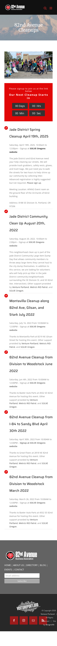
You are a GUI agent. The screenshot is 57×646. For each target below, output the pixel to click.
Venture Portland (20, 287)
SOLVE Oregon (16, 290)
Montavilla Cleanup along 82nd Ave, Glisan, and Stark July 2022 (29, 307)
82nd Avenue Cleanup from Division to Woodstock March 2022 (31, 483)
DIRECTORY (32, 565)
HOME (7, 565)
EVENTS (8, 569)
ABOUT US (18, 565)
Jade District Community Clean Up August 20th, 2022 (28, 223)
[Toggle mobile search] (45, 8)
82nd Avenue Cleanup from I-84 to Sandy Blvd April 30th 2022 (31, 423)
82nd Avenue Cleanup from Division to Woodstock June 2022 (31, 364)
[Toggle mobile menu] (51, 8)
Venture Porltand (48, 614)
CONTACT (19, 569)
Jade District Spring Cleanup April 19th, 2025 (28, 133)
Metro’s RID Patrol (39, 287)
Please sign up (34, 182)
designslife (50, 624)
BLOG (43, 565)
